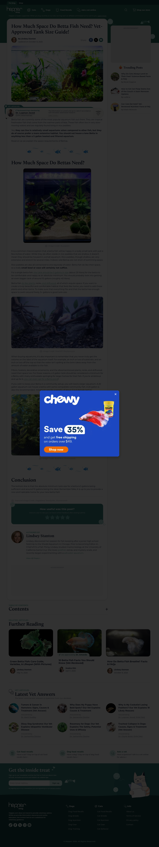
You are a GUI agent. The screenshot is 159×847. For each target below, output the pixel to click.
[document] (79, 423)
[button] (115, 394)
